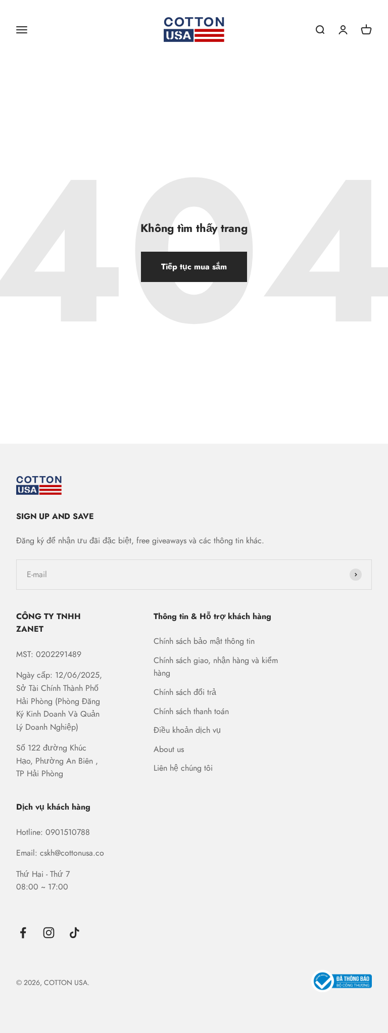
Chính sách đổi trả (185, 692)
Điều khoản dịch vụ (187, 730)
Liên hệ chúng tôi (183, 768)
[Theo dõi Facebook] (23, 933)
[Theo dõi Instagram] (49, 933)
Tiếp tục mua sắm (194, 266)
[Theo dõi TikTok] (74, 933)
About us (169, 749)
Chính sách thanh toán (191, 711)
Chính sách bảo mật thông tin (204, 641)
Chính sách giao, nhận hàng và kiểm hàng (216, 666)
